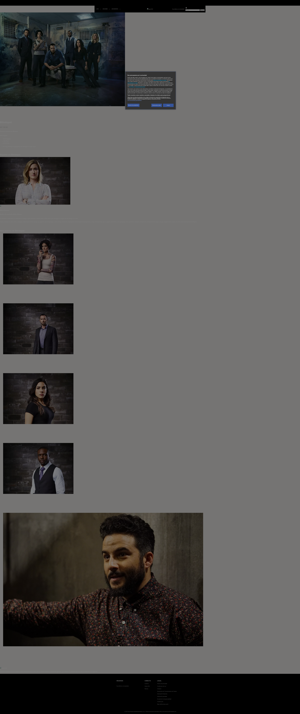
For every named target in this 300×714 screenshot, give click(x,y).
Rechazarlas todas (156, 105)
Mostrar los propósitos (133, 105)
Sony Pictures (131, 86)
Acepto (168, 105)
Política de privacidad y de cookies (159, 80)
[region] (150, 90)
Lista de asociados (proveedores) (135, 100)
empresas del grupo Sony (140, 86)
